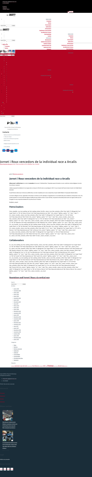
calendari (17, 366)
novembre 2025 (17, 290)
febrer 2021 (16, 305)
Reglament (2, 396)
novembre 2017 (17, 324)
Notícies (16, 347)
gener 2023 (16, 296)
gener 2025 (16, 292)
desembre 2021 (17, 302)
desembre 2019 (17, 311)
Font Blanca (35, 366)
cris (22, 174)
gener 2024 (16, 294)
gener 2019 (16, 315)
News (15, 345)
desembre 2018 (17, 317)
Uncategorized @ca (18, 358)
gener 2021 (16, 307)
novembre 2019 (17, 313)
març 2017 (16, 326)
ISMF (44, 366)
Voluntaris (16, 360)
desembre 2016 (17, 330)
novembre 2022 (17, 298)
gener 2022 (16, 300)
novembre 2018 (17, 318)
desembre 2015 (17, 337)
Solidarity (16, 352)
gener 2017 (16, 328)
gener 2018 (16, 320)
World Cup (61, 366)
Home (1, 164)
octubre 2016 (17, 333)
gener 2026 (16, 288)
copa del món (23, 366)
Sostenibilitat (17, 354)
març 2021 (16, 303)
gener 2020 (16, 309)
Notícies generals (7, 164)
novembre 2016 (17, 332)
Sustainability (17, 356)
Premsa (50, 366)
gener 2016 (16, 335)
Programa (2, 393)
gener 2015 (16, 339)
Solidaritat (16, 350)
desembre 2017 (17, 322)
